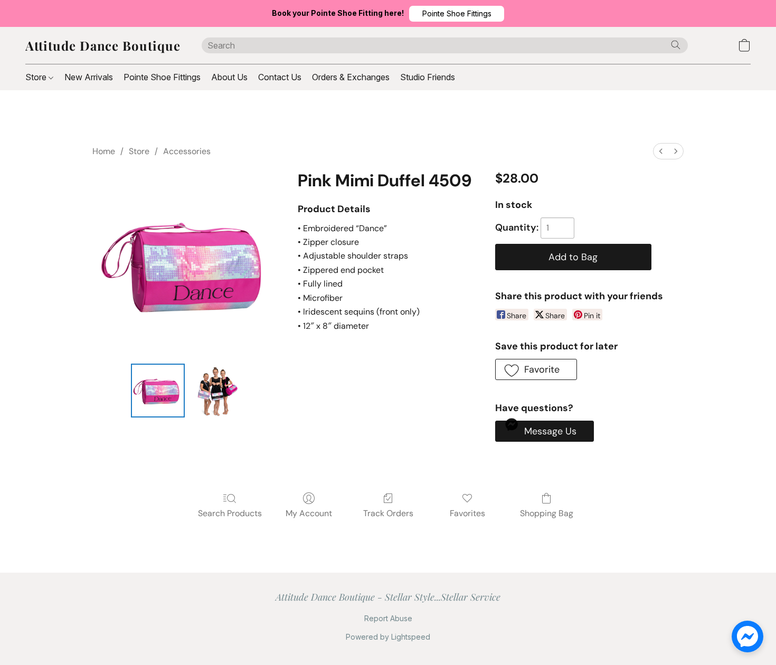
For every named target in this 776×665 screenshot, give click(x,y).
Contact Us (279, 77)
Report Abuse (388, 618)
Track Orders (388, 513)
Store (37, 77)
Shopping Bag (546, 513)
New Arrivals (88, 77)
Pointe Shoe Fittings (162, 77)
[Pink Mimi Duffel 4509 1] (216, 390)
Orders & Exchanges (351, 77)
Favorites (467, 513)
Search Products (230, 513)
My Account (309, 513)
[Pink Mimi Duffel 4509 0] (158, 390)
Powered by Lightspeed (388, 636)
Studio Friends (427, 77)
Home (103, 151)
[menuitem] (661, 151)
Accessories (187, 151)
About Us (229, 77)
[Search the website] (676, 44)
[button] (456, 14)
